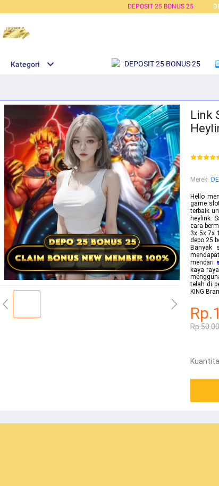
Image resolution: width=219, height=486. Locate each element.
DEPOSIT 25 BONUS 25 (160, 6)
